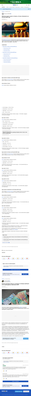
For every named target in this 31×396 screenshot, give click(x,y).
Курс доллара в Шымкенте (7, 59)
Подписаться (26, 338)
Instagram (25, 274)
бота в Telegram (15, 229)
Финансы (3, 11)
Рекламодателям (26, 391)
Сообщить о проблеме (19, 391)
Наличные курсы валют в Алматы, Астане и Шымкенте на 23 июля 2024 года (15, 239)
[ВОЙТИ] (29, 5)
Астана (3, 346)
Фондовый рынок (7, 11)
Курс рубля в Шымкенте (7, 62)
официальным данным (7, 39)
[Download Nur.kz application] (15, 2)
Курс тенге (3, 252)
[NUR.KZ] (15, 5)
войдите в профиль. (6, 266)
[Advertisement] (15, 70)
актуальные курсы (10, 79)
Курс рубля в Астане (7, 56)
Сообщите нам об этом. (14, 246)
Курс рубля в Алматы (7, 50)
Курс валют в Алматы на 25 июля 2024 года (10, 46)
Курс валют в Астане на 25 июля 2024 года (9, 52)
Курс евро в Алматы (7, 49)
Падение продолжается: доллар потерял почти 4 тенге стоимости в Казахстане (15, 133)
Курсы (3, 85)
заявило (20, 307)
